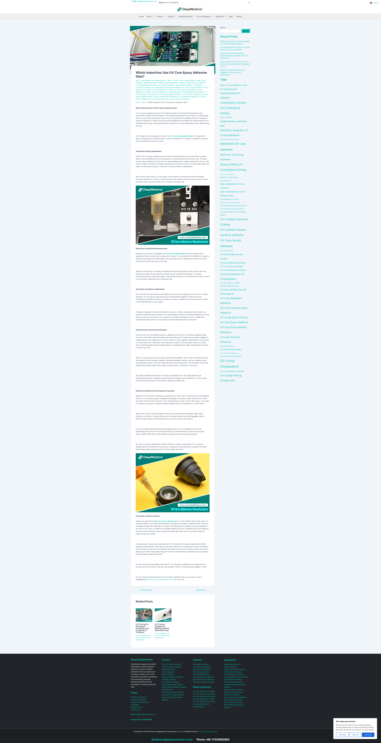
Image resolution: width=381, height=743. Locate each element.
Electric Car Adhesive (232, 695)
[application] (152, 16)
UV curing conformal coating (230, 356)
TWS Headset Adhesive (233, 672)
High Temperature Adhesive (176, 83)
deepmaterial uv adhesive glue (233, 123)
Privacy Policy (204, 731)
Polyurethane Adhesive (170, 682)
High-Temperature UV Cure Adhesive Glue (232, 193)
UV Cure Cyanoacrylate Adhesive (168, 94)
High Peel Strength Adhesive (154, 83)
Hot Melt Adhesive (169, 679)
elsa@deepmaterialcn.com (144, 1)
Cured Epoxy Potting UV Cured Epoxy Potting (233, 108)
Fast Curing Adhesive (188, 80)
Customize (342, 735)
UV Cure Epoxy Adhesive (191, 94)
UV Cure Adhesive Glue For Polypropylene (233, 291)
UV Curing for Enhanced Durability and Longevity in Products (142, 628)
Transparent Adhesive (184, 85)
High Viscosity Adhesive (197, 83)
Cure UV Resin (226, 117)
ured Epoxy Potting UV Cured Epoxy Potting (233, 213)
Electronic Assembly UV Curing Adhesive (234, 133)
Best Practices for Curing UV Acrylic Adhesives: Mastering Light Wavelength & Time (235, 64)
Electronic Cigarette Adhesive (235, 697)
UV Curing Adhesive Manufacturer (229, 353)
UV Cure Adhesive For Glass (162, 90)
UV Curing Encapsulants (156, 99)
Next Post (201, 590)
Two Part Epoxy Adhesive (171, 667)
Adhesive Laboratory (139, 697)
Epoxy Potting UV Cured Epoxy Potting (233, 167)
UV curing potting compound (232, 371)
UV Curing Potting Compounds (178, 99)
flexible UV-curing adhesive (229, 177)
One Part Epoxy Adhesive (171, 664)
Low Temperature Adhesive (146, 85)
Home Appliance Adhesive (234, 674)
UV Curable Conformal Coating (234, 222)
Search (222, 28)
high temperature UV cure (229, 199)
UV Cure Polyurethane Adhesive (165, 97)
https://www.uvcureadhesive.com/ (161, 580)
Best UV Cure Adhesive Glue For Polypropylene (233, 87)
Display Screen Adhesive (233, 692)
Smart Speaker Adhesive (233, 700)
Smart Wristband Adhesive (234, 690)
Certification (135, 710)
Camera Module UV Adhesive (230, 95)
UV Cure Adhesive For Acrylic (231, 256)
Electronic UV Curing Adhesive (231, 157)
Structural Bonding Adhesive (172, 685)
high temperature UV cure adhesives (230, 202)
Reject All (355, 735)
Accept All (368, 735)
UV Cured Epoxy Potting (234, 317)
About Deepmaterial (141, 659)
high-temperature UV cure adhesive (232, 186)
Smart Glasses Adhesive (233, 702)
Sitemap (214, 731)
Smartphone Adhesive (232, 664)
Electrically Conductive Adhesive (174, 687)
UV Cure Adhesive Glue (229, 286)
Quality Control (136, 707)
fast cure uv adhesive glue (227, 174)
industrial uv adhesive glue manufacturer (233, 205)
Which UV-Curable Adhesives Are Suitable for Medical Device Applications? (232, 72)
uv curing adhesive (227, 346)
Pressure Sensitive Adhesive (172, 677)
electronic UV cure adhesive (233, 146)
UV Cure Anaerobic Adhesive (231, 300)
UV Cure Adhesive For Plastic (233, 270)
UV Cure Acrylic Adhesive (191, 87)
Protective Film (167, 690)
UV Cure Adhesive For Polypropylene (166, 92)
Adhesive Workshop (138, 700)
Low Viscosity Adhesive (166, 85)
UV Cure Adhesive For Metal (184, 90)
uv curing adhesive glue (230, 349)
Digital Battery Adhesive (233, 679)
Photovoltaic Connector (196, 734)
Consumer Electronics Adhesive (236, 677)
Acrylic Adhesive (168, 672)
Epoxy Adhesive (168, 674)
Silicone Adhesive (168, 669)
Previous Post (145, 590)
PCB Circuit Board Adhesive (234, 669)
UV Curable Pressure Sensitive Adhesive (166, 87)
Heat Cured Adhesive (201, 674)
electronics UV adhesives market (229, 139)
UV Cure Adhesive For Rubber (192, 92)
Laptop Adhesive (230, 667)
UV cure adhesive (226, 251)
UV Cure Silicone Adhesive (188, 97)
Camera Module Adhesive (233, 682)
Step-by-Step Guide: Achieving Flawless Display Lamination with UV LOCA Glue (234, 55)
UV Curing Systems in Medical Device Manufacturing (162, 627)
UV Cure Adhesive (141, 635)
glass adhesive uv (225, 180)
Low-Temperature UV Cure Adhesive (232, 209)
